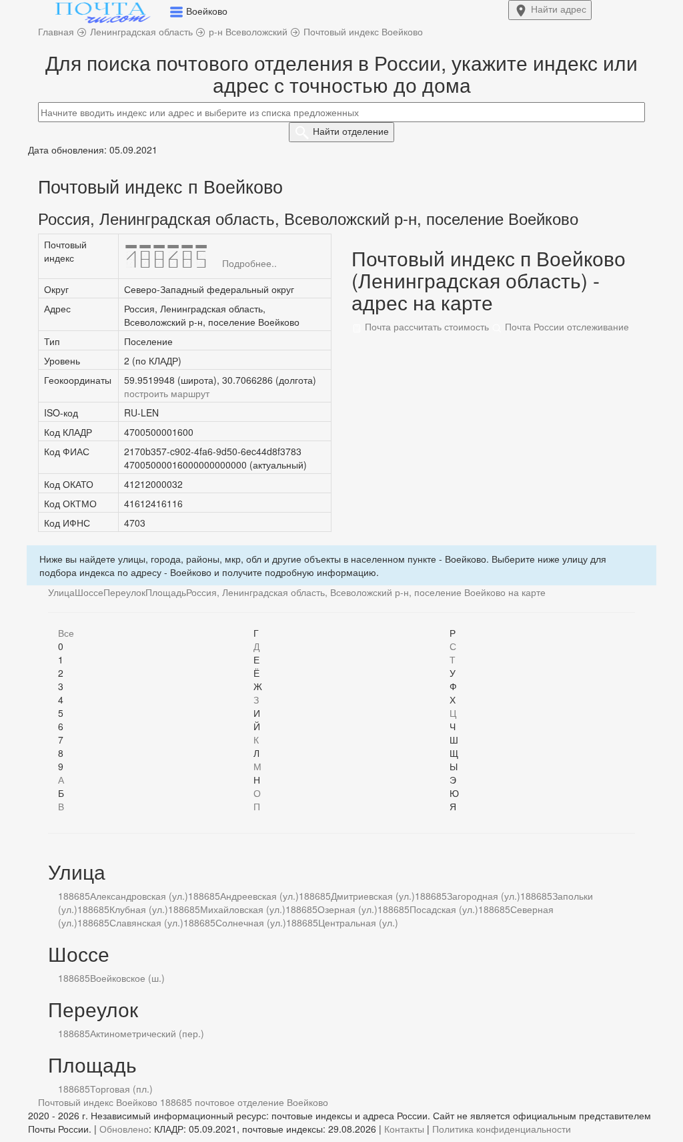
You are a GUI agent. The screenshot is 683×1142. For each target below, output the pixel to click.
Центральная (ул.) (358, 922)
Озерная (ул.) (347, 909)
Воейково (307, 1102)
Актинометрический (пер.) (147, 1033)
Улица (61, 592)
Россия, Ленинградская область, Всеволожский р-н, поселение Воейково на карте (366, 592)
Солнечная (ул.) (250, 922)
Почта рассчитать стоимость (425, 326)
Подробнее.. (249, 263)
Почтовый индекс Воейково (97, 1102)
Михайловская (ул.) (242, 909)
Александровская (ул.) (139, 895)
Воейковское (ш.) (127, 977)
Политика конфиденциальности (501, 1128)
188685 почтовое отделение (222, 1102)
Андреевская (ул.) (259, 895)
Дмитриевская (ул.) (373, 895)
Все (66, 632)
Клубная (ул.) (138, 909)
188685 (74, 895)
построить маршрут (166, 393)
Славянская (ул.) (146, 922)
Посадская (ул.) (444, 909)
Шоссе (89, 592)
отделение (351, 130)
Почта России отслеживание (565, 326)
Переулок (124, 592)
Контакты (404, 1128)
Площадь (165, 592)
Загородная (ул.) (483, 895)
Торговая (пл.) (121, 1088)
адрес (558, 8)
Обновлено (124, 1128)
